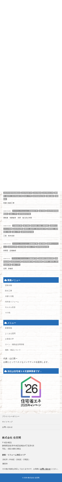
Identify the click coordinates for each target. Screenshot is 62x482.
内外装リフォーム (12, 302)
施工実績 (42, 211)
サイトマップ (7, 422)
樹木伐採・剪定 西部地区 (39, 225)
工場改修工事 (17, 225)
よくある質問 (10, 334)
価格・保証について (13, 350)
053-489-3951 (14, 449)
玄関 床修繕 (8, 268)
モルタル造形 (10, 307)
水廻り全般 (9, 296)
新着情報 (8, 328)
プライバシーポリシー (10, 416)
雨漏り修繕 (50, 196)
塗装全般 (8, 285)
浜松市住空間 (18, 229)
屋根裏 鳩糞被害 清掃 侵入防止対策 (17, 218)
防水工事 (8, 291)
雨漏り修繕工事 (8, 203)
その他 (7, 313)
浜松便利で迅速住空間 (46, 258)
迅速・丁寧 (27, 196)
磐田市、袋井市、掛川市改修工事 (35, 229)
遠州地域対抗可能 (39, 196)
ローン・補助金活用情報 (14, 344)
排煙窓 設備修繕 (9, 251)
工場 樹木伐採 (8, 236)
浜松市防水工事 (48, 193)
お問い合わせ (7, 427)
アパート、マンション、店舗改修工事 (25, 211)
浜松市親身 (37, 193)
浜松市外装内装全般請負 (12, 193)
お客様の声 (9, 339)
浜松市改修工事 (27, 193)
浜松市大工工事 (16, 261)
